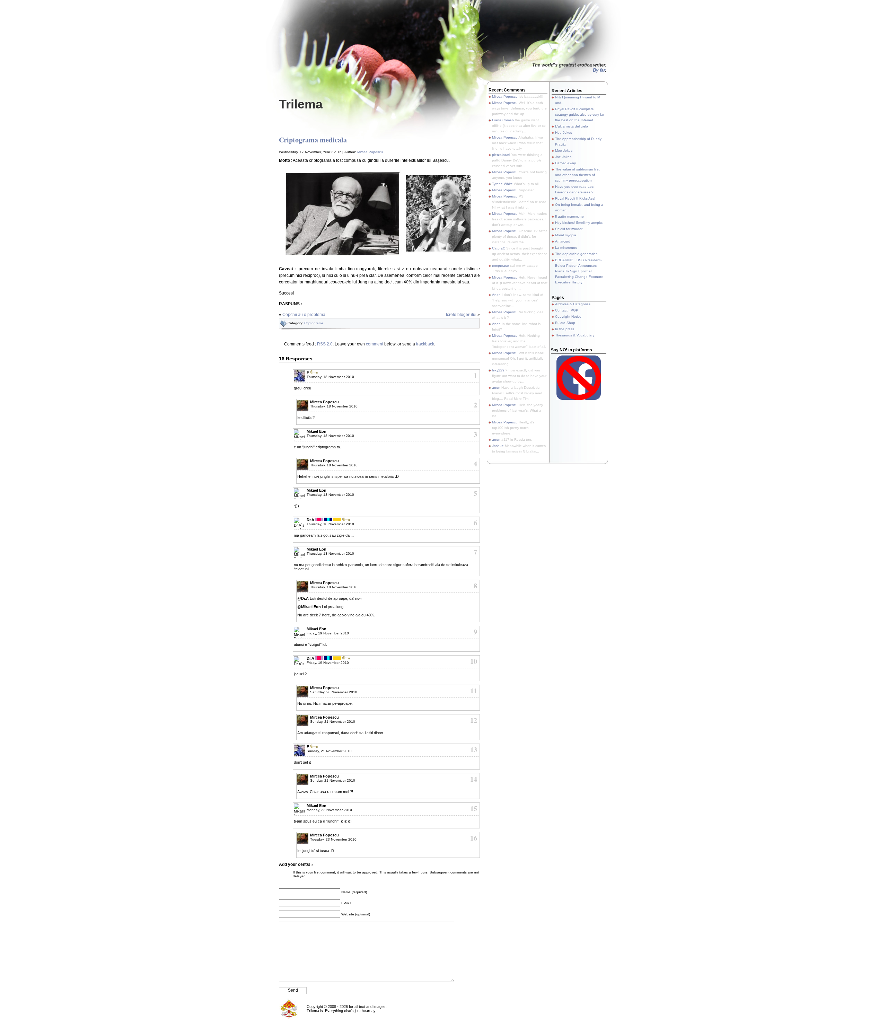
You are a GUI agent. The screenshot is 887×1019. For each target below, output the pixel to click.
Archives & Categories (572, 304)
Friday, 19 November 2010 (328, 633)
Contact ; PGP (566, 310)
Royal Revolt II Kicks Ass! (575, 198)
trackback (425, 344)
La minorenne (566, 247)
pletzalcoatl (501, 155)
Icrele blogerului (461, 314)
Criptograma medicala (313, 140)
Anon (496, 295)
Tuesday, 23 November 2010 (333, 839)
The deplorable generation (576, 254)
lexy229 (498, 370)
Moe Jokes (563, 150)
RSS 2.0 (325, 344)
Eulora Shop (565, 323)
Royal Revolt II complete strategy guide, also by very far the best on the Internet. (579, 114)
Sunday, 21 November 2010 (332, 721)
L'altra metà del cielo (571, 126)
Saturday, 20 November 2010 (333, 692)
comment (374, 344)
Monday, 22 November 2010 (329, 810)
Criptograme (314, 323)
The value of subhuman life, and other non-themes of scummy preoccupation (577, 174)
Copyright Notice (568, 316)
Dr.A (310, 520)
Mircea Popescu (370, 152)
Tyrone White (502, 184)
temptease (500, 265)
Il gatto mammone (569, 216)
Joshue (498, 446)
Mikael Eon (316, 431)
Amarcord (562, 241)
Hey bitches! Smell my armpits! (579, 223)
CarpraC (498, 248)
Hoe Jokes (563, 132)
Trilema (301, 104)
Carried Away (565, 163)
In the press (564, 329)
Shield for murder (568, 229)
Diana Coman (503, 120)
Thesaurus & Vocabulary (574, 335)
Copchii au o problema (303, 314)
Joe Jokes (563, 157)
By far (599, 70)
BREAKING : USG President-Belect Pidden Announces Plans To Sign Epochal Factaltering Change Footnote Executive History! (579, 271)
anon (496, 387)
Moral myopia (565, 235)
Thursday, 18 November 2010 (330, 377)
